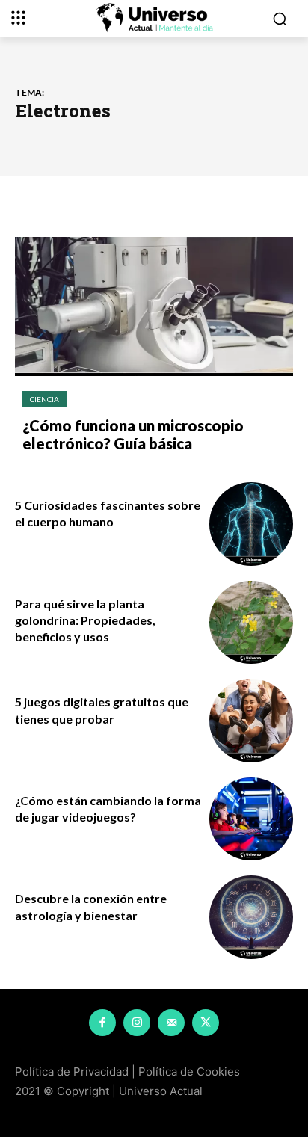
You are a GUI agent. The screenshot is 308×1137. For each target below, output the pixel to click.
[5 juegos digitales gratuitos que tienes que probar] (251, 720)
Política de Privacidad (72, 1071)
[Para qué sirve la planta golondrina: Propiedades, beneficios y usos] (251, 623)
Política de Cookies (189, 1071)
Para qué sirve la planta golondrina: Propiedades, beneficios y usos (85, 620)
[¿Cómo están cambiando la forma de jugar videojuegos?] (251, 819)
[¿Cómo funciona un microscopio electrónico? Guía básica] (154, 306)
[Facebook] (102, 1022)
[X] (205, 1022)
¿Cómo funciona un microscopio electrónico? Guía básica (133, 434)
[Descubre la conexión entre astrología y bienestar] (251, 917)
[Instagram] (136, 1022)
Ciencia (44, 399)
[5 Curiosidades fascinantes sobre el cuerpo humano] (251, 524)
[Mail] (171, 1022)
